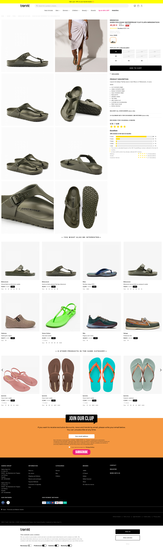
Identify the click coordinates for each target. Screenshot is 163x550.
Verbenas (4, 333)
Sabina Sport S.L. (57, 522)
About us (30, 470)
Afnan (84, 481)
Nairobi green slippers (6, 335)
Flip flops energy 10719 (88, 284)
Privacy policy (156, 516)
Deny (127, 544)
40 (49, 289)
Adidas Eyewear (87, 479)
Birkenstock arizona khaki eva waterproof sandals (136, 284)
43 (11, 289)
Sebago (126, 333)
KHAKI (113, 35)
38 (133, 289)
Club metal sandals (46, 335)
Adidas (84, 476)
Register (113, 469)
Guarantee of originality (34, 484)
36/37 (55, 405)
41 (5, 289)
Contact (113, 465)
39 (136, 289)
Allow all (127, 531)
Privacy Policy (89, 447)
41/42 (60, 342)
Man (57, 473)
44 (14, 289)
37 (130, 289)
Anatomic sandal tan (129, 398)
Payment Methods (33, 481)
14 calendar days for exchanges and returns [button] (129, 115)
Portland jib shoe (128, 335)
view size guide (124, 47)
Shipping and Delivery (34, 476)
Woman (58, 470)
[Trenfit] (24, 5)
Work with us (115, 473)
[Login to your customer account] (142, 6)
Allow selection (127, 537)
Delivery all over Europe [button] (122, 111)
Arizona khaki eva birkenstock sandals (10, 284)
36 (46, 289)
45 (16, 289)
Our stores (31, 473)
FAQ (29, 487)
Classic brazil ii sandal (88, 398)
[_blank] (8, 503)
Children (58, 476)
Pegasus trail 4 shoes (88, 335)
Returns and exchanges (34, 479)
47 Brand (85, 473)
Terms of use (126, 516)
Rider (84, 281)
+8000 (84, 470)
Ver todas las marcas (88, 484)
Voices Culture (46, 333)
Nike (84, 333)
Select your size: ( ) (119, 47)
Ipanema (3, 395)
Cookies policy (147, 516)
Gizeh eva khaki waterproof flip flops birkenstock (54, 284)
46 (19, 289)
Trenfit (6, 522)
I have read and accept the (82, 447)
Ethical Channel (117, 516)
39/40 (87, 289)
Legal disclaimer (137, 516)
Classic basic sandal (6, 398)
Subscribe (81, 452)
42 (8, 289)
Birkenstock (4, 281)
